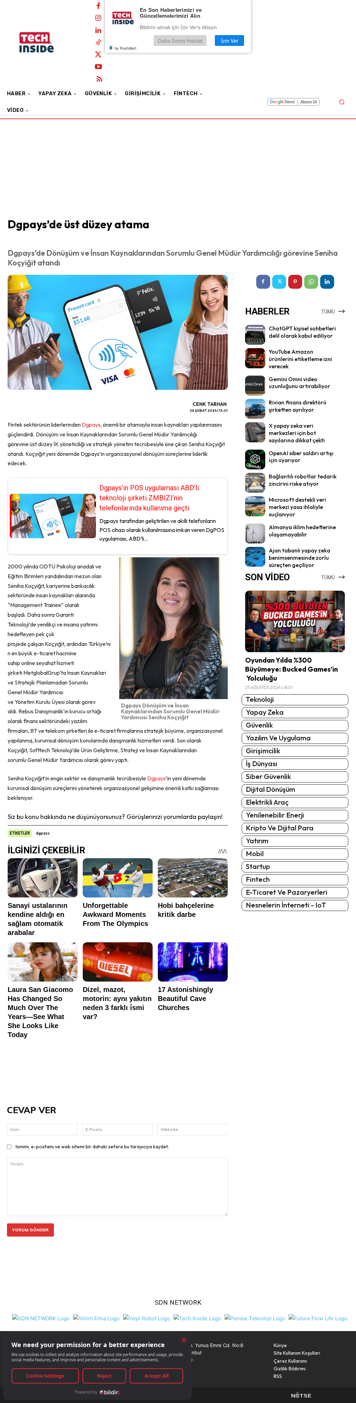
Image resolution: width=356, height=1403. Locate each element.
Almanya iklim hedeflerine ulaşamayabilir (302, 531)
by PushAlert (125, 48)
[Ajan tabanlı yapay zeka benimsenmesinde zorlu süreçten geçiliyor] (255, 557)
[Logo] (45, 42)
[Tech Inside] (197, 1317)
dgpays (43, 833)
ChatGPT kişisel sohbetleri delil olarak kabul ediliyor (302, 332)
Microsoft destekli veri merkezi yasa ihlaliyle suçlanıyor (297, 507)
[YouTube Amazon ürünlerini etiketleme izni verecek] (255, 358)
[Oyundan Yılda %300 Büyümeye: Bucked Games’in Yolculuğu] (295, 622)
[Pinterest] (295, 282)
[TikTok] (98, 42)
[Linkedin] (98, 30)
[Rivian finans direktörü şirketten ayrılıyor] (255, 409)
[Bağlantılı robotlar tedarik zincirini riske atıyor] (255, 483)
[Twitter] (98, 54)
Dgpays (91, 424)
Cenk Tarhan (210, 404)
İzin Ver (229, 40)
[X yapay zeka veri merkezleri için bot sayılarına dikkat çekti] (255, 432)
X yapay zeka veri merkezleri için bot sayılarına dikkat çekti (297, 433)
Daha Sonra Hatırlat (180, 40)
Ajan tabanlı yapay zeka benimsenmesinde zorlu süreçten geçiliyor (299, 557)
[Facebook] (98, 6)
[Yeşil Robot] (146, 1317)
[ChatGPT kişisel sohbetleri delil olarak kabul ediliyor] (255, 335)
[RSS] (99, 79)
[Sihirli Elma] (96, 1317)
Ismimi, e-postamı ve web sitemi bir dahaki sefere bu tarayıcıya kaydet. (92, 1146)
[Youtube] (98, 67)
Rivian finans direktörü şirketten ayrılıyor (297, 406)
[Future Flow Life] (318, 1317)
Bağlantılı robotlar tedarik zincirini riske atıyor (303, 480)
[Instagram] (98, 18)
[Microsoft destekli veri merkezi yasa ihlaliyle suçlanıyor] (255, 506)
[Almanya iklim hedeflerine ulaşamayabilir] (255, 533)
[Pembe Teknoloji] (255, 1317)
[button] (341, 102)
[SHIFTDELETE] (41, 1317)
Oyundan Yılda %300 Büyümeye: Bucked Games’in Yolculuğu (291, 669)
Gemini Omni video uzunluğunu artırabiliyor (299, 383)
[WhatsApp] (311, 282)
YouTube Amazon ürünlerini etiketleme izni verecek (300, 359)
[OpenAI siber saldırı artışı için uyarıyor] (255, 459)
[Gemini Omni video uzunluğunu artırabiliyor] (255, 385)
